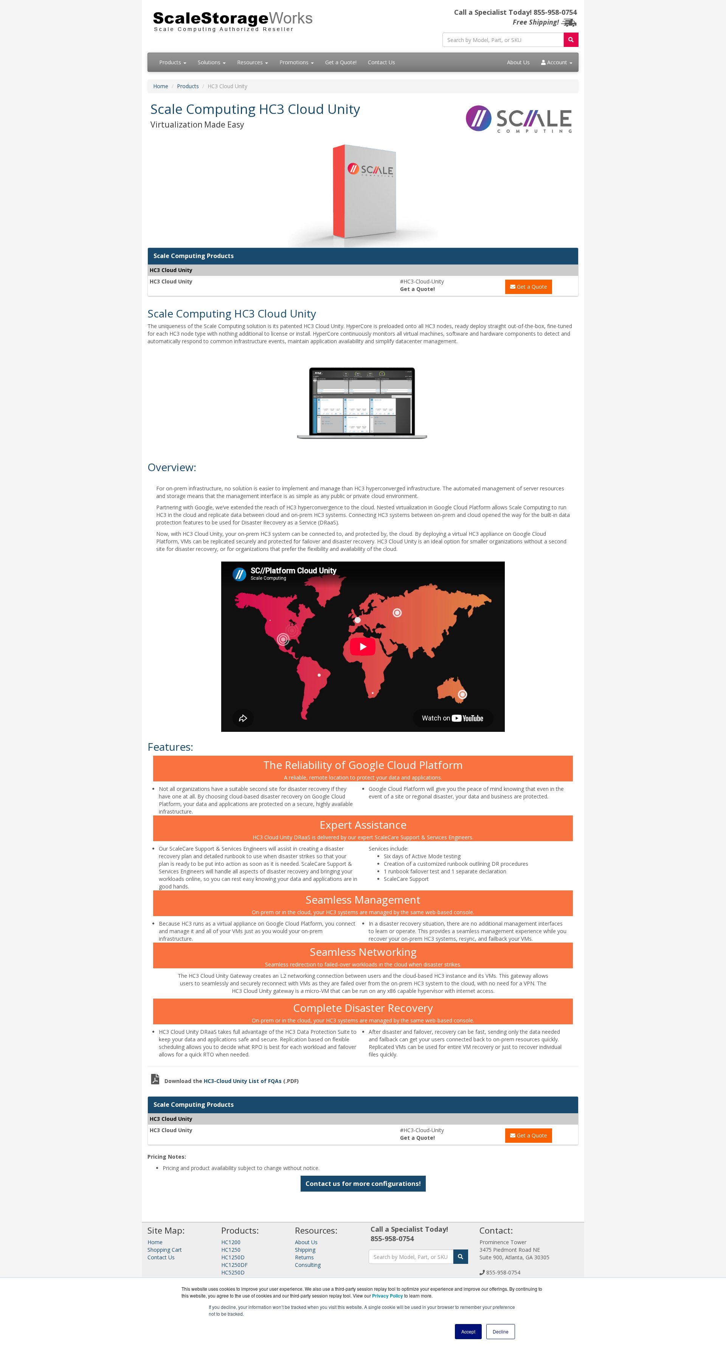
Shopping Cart (164, 1249)
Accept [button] (468, 1331)
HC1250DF (234, 1264)
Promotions (294, 62)
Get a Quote (531, 286)
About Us (518, 62)
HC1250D (233, 1257)
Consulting (308, 1264)
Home (160, 86)
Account (557, 62)
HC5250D (233, 1272)
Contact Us (381, 62)
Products (171, 62)
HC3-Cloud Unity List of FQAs (243, 1080)
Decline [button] (501, 1331)
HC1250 (230, 1249)
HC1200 (230, 1242)
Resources (250, 62)
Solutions (210, 62)
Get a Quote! (341, 62)
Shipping (305, 1249)
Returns (304, 1257)
